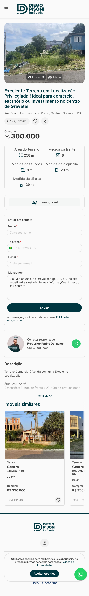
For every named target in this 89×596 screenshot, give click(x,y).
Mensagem (15, 272)
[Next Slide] (81, 53)
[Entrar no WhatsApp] (76, 343)
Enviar (44, 307)
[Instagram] (44, 543)
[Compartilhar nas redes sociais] (45, 121)
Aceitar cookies (44, 573)
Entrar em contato (20, 220)
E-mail (13, 257)
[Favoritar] (35, 121)
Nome (12, 226)
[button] (44, 53)
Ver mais (42, 395)
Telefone (14, 241)
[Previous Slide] (7, 53)
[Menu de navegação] (6, 9)
